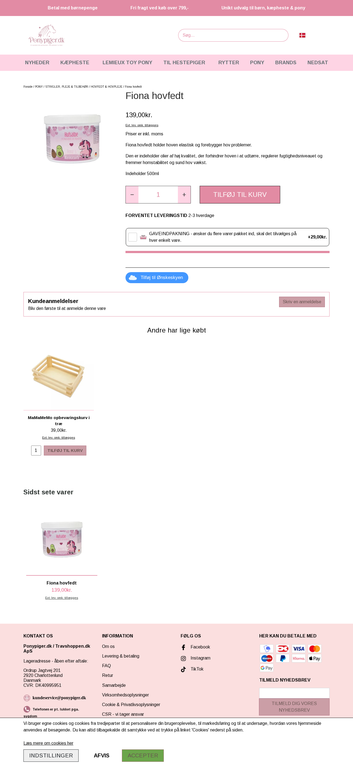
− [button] (132, 194)
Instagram (200, 658)
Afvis (101, 755)
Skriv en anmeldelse (302, 301)
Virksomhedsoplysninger (125, 695)
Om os (108, 646)
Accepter (143, 755)
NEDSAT (317, 62)
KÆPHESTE (74, 62)
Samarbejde (114, 685)
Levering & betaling (120, 656)
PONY (257, 62)
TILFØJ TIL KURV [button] (240, 194)
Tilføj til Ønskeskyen (162, 277)
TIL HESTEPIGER (184, 62)
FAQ (106, 665)
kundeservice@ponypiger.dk (59, 697)
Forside (28, 86)
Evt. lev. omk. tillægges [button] (141, 125)
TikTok (197, 669)
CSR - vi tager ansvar (123, 714)
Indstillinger (51, 755)
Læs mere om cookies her (48, 743)
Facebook (200, 647)
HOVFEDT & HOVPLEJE (106, 86)
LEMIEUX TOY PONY (127, 62)
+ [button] (184, 194)
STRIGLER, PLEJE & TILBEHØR (66, 86)
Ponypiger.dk (37, 646)
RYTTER (228, 62)
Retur (107, 675)
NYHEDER (37, 62)
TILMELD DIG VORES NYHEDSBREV (294, 706)
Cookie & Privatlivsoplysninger (131, 704)
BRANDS (285, 62)
